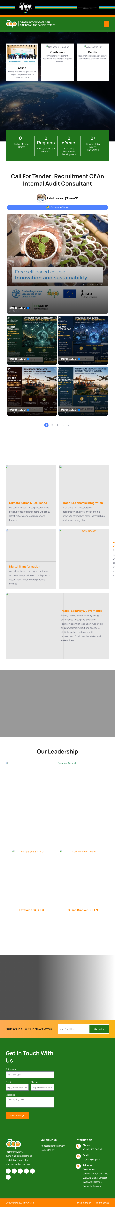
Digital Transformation (24, 566)
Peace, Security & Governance (81, 611)
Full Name (11, 1069)
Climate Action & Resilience (28, 503)
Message (10, 1094)
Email (8, 1082)
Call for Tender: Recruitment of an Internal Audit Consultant (57, 179)
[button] (106, 24)
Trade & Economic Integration (83, 503)
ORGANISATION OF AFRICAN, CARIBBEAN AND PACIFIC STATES (37, 24)
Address (87, 1165)
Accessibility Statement (53, 1145)
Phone (34, 1082)
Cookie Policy (47, 1150)
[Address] (78, 1166)
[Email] (78, 1156)
